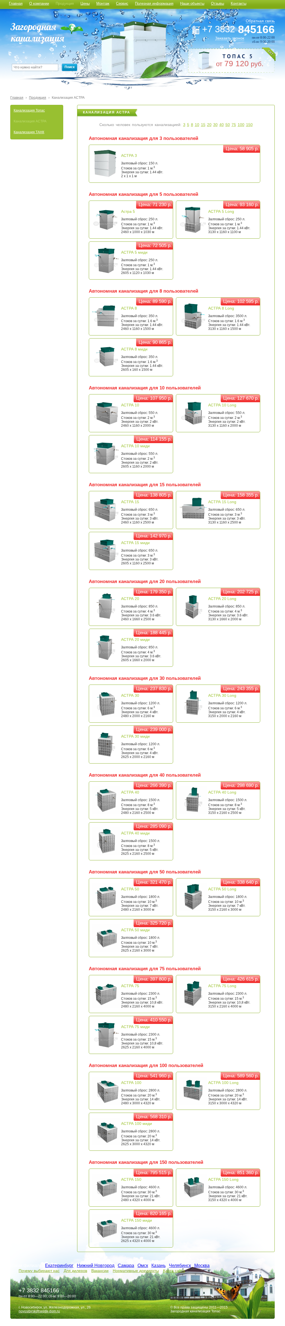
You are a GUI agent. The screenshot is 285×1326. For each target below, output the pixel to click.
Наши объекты (192, 3)
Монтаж (102, 3)
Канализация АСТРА (68, 98)
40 (221, 124)
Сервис (122, 3)
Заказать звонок (229, 38)
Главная (16, 3)
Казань (158, 1265)
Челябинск (180, 1265)
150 (249, 124)
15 (203, 124)
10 (197, 124)
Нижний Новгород (95, 1265)
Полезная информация (154, 3)
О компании (39, 3)
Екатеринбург (59, 1265)
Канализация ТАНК (29, 132)
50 (227, 124)
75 (234, 124)
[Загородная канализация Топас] (46, 33)
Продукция (65, 3)
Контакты (238, 3)
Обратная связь (260, 21)
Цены (85, 3)
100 (241, 124)
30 (215, 124)
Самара (126, 1265)
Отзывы (217, 3)
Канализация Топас (29, 110)
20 (209, 124)
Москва (202, 1265)
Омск (142, 1265)
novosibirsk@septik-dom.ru (39, 1311)
